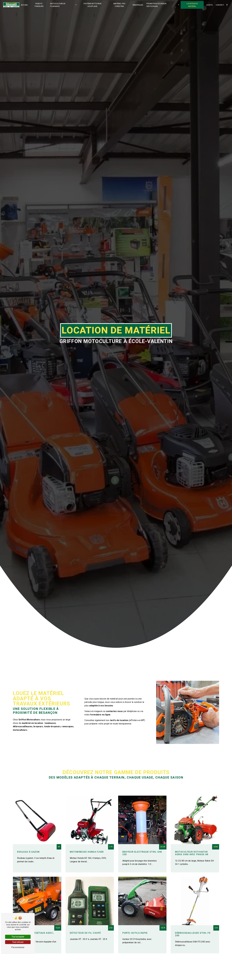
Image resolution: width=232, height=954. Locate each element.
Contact (220, 5)
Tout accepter (18, 936)
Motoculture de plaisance (57, 4)
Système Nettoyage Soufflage (93, 4)
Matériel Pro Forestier (119, 4)
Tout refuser (18, 942)
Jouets (209, 5)
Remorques (138, 5)
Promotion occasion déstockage (156, 4)
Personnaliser (17, 947)
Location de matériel (192, 4)
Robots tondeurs (39, 4)
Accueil (24, 5)
